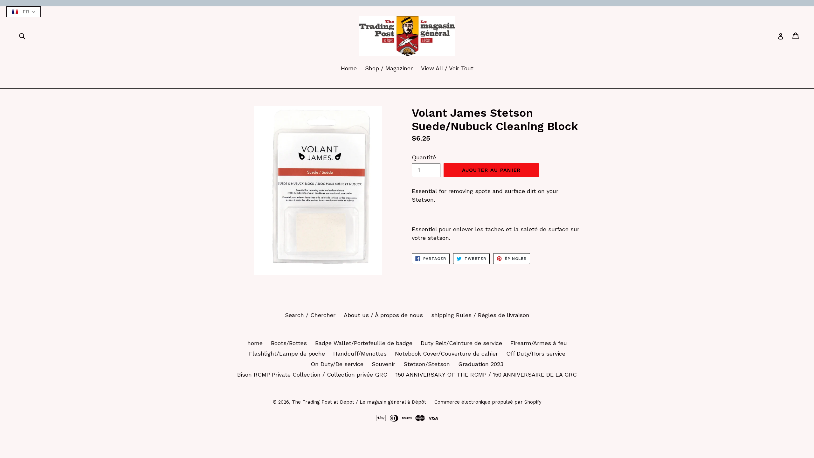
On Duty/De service (337, 364)
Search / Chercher (310, 315)
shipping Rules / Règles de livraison (480, 315)
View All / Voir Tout (447, 68)
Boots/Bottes (289, 343)
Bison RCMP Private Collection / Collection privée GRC (312, 374)
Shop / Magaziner (389, 68)
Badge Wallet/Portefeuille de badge (363, 343)
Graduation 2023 (480, 364)
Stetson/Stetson (427, 364)
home (255, 343)
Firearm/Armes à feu (538, 343)
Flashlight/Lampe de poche (287, 353)
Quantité (424, 157)
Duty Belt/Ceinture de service (461, 343)
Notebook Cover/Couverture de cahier (446, 353)
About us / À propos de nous (383, 315)
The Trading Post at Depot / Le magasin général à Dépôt (359, 402)
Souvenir (383, 364)
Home (349, 68)
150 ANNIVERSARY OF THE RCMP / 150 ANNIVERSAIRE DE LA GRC (486, 374)
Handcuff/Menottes (360, 353)
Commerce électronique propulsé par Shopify (488, 402)
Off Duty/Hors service (535, 353)
